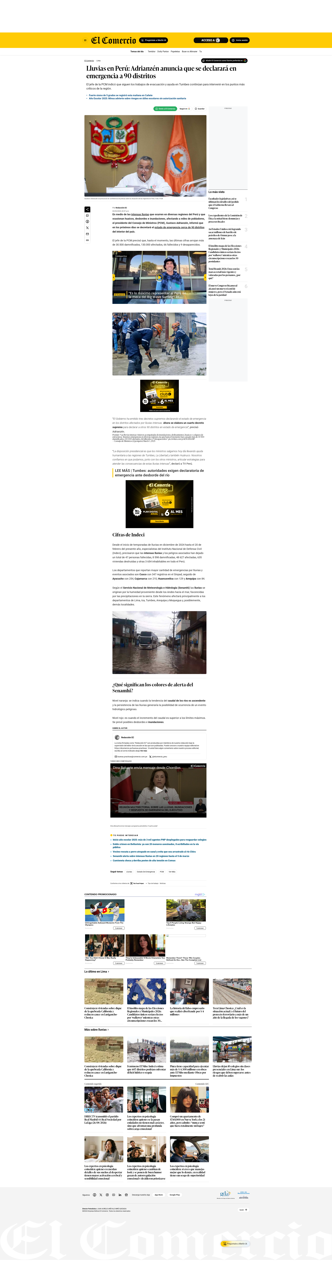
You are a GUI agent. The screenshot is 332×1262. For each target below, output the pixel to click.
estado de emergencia (146, 872)
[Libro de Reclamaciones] (244, 1193)
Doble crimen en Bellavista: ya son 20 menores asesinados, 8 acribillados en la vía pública (156, 846)
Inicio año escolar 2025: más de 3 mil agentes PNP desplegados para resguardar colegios (159, 839)
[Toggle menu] (85, 40)
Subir (242, 1208)
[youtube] (113, 1192)
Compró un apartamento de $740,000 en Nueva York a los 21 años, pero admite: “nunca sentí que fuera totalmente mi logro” (187, 1119)
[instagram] (107, 1192)
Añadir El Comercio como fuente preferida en (224, 61)
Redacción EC (121, 208)
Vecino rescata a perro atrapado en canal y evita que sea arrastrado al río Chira (154, 851)
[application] (158, 790)
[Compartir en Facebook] (87, 222)
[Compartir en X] (87, 228)
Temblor (151, 51)
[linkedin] (120, 1192)
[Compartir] (87, 209)
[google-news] (126, 1192)
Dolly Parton (163, 51)
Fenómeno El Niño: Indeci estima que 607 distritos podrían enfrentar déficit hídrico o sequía (146, 1067)
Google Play (175, 1193)
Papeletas (175, 51)
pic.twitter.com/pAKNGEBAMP (181, 438)
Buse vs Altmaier (189, 51)
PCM (162, 872)
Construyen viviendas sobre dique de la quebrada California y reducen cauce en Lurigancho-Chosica (103, 1010)
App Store (159, 1193)
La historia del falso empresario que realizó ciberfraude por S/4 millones (187, 1009)
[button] (158, 790)
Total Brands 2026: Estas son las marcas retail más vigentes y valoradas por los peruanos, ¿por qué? (224, 273)
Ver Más (172, 872)
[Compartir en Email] (87, 234)
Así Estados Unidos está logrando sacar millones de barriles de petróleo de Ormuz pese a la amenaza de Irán (225, 233)
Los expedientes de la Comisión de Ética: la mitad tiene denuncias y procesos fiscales (225, 218)
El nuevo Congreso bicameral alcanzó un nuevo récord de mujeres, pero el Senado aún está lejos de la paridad (225, 290)
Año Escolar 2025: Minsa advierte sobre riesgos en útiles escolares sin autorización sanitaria (137, 98)
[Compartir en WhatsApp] (87, 215)
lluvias (129, 872)
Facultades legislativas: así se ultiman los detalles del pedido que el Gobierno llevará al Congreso (224, 203)
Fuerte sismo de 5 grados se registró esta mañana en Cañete (121, 95)
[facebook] (94, 1192)
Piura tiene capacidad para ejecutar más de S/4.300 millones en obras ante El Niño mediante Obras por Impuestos (189, 1068)
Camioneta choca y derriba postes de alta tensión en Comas (144, 860)
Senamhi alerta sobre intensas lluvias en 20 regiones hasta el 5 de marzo (151, 856)
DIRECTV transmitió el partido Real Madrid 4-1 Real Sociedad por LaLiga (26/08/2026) (102, 1117)
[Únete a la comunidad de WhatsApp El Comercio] (165, 108)
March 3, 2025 (149, 440)
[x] (100, 1192)
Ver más (143, 751)
